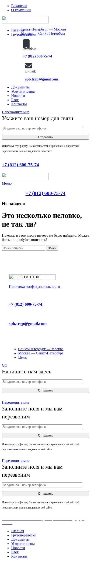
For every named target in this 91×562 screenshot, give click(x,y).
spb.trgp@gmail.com (41, 79)
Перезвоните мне (15, 112)
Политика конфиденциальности (34, 287)
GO (4, 365)
